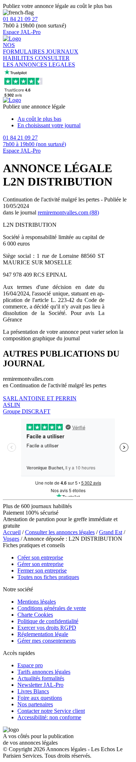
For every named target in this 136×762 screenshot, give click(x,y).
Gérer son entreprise (40, 564)
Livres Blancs (33, 691)
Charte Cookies (35, 615)
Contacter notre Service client (51, 711)
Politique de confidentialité (47, 621)
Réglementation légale (42, 634)
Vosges (11, 539)
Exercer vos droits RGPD (46, 628)
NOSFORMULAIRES (24, 48)
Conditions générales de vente (51, 608)
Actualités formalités (40, 678)
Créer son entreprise (40, 557)
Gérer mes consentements (46, 641)
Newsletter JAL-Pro (40, 685)
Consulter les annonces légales (60, 532)
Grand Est (110, 532)
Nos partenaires (35, 704)
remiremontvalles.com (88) (68, 212)
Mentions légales (36, 602)
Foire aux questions (39, 698)
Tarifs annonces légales (43, 672)
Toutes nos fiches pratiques (48, 577)
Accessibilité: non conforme (49, 717)
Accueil (12, 532)
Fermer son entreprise (42, 570)
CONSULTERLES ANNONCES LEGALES (39, 61)
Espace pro (30, 665)
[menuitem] (75, 119)
